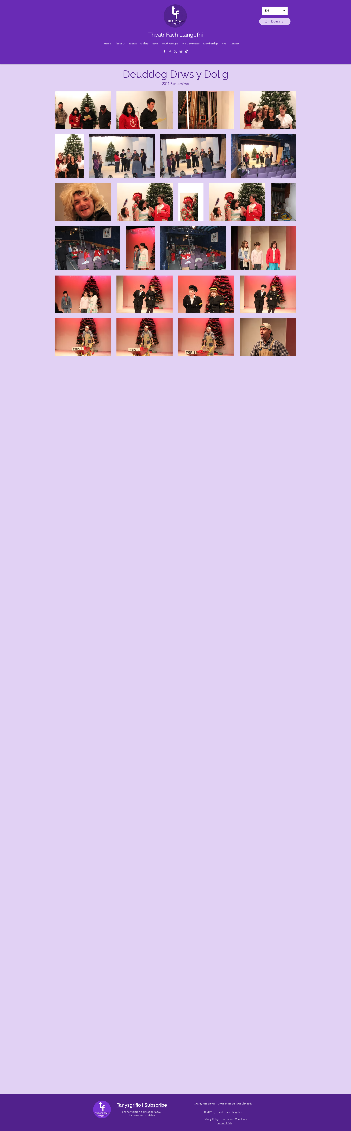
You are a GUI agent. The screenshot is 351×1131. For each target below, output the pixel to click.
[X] (175, 51)
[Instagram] (181, 51)
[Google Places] (164, 51)
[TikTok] (186, 51)
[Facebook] (170, 51)
